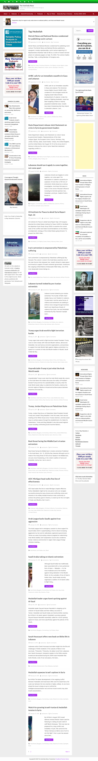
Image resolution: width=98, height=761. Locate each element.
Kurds (57, 156)
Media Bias (31, 67)
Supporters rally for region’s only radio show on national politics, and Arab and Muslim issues (38, 20)
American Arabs (34, 65)
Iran (31, 277)
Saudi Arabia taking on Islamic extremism (45, 557)
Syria (39, 158)
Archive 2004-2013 (80, 14)
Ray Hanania (47, 42)
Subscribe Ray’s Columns (64, 14)
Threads (77, 446)
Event (44, 241)
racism (50, 67)
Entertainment (40, 666)
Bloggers (32, 203)
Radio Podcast (32, 472)
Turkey (43, 158)
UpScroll (77, 444)
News (36, 67)
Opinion (57, 203)
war (46, 158)
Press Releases (49, 666)
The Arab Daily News (27, 6)
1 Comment (56, 42)
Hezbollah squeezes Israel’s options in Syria (46, 672)
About (5, 14)
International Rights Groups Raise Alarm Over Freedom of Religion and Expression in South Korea (83, 185)
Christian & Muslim (44, 65)
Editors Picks (52, 360)
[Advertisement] (84, 146)
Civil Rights (53, 65)
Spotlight (55, 67)
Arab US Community (27, 14)
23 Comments (55, 560)
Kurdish (53, 156)
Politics (30, 158)
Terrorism (60, 67)
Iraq (32, 510)
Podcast (61, 470)
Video (59, 434)
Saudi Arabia (61, 362)
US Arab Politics (32, 69)
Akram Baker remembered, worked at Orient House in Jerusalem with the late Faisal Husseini (12, 134)
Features (14, 14)
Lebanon (49, 116)
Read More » (33, 62)
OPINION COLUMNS (13, 101)
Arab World (33, 116)
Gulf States (52, 322)
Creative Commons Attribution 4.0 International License (12, 270)
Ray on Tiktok (51, 14)
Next (67, 751)
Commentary (39, 203)
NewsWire (66, 156)
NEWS (84, 176)
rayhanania (46, 131)
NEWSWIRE (84, 369)
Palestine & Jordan (43, 67)
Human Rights (60, 65)
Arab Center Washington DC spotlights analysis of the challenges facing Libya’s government (82, 211)
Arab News (33, 156)
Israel (66, 65)
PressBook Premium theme (62, 759)
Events (49, 241)
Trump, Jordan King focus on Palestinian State (47, 406)
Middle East (55, 116)
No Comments (54, 171)
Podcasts (40, 14)
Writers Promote (65, 277)
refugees (35, 158)
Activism (14, 22)
